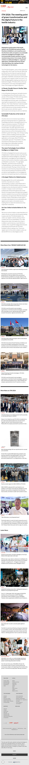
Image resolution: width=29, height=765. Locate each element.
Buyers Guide (17, 706)
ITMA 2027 (5, 708)
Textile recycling (19, 697)
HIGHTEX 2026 (6, 711)
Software (17, 701)
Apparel (13, 685)
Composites (14, 684)
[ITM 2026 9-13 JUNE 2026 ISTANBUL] (14, 3)
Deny (14, 751)
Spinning (5, 696)
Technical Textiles (15, 682)
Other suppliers (6, 702)
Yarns (5, 685)
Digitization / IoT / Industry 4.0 (21, 699)
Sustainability (18, 703)
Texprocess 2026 (6, 715)
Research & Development (20, 698)
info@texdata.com (14, 729)
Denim (13, 687)
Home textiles (14, 688)
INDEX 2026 (5, 712)
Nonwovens (14, 683)
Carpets (13, 689)
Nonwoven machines (7, 699)
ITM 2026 (5, 710)
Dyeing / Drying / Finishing (8, 701)
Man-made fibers (6, 682)
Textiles (13, 678)
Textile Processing (19, 696)
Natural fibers (6, 680)
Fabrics (13, 680)
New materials (6, 684)
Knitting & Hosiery (7, 698)
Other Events (6, 717)
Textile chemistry (19, 702)
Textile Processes (19, 693)
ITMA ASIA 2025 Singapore (8, 716)
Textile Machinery (7, 693)
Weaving (5, 697)
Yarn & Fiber (6, 678)
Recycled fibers (6, 683)
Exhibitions (6, 706)
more (14, 758)
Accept (14, 754)
